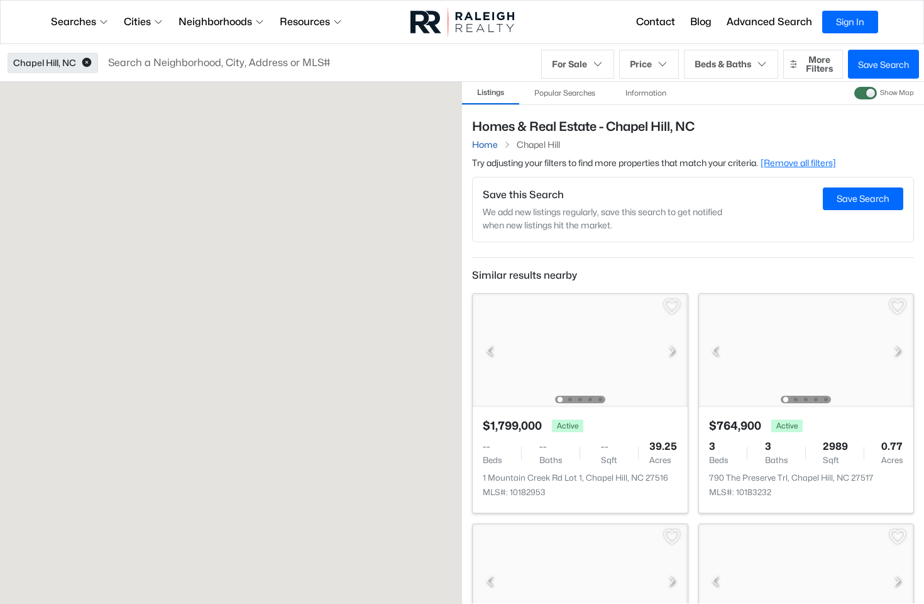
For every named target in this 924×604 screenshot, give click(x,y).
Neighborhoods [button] (215, 22)
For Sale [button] (569, 64)
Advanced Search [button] (769, 22)
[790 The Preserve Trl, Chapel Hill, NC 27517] (805, 349)
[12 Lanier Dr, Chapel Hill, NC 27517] (805, 580)
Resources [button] (305, 22)
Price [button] (641, 64)
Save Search (883, 64)
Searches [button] (73, 22)
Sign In (850, 21)
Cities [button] (137, 22)
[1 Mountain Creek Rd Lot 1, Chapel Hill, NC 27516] (580, 349)
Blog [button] (701, 22)
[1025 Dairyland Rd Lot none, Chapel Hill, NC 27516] (580, 580)
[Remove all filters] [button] (798, 162)
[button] (86, 63)
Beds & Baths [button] (723, 64)
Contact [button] (655, 22)
